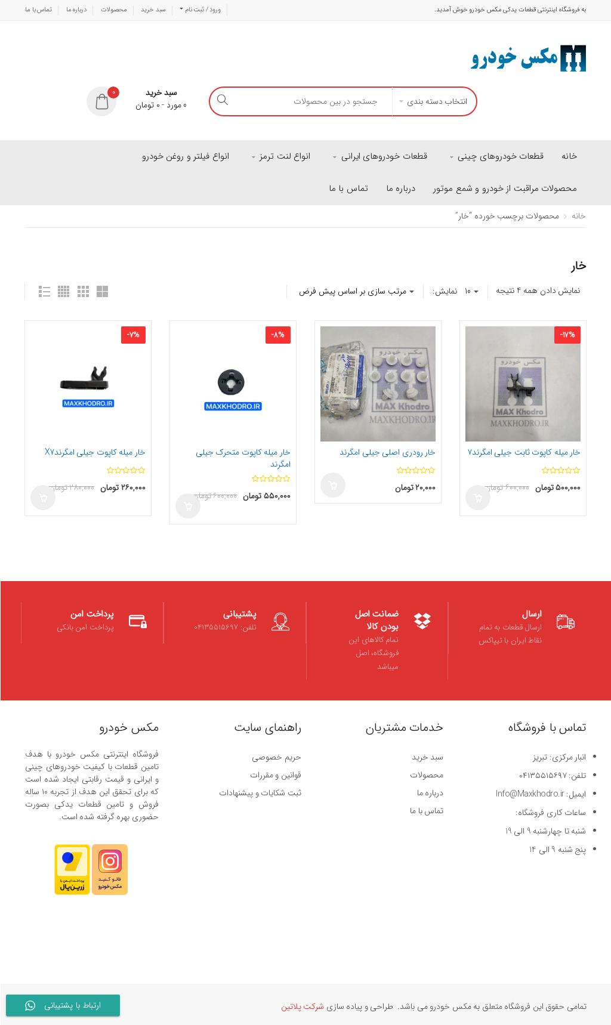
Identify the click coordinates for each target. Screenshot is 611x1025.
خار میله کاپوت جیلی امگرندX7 (95, 452)
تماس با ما (38, 10)
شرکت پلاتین (303, 1006)
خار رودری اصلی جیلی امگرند (388, 452)
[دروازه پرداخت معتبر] (72, 875)
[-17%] (523, 383)
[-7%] (88, 383)
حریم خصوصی (276, 757)
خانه (579, 216)
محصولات (114, 10)
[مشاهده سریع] (41, 358)
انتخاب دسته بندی (437, 101)
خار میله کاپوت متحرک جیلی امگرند (243, 458)
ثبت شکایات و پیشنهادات (260, 792)
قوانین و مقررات (275, 775)
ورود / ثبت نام (202, 10)
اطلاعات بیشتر (42, 497)
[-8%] (233, 383)
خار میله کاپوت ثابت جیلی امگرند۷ (524, 452)
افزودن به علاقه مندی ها (41, 337)
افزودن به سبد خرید (187, 505)
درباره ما (76, 10)
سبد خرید (153, 10)
